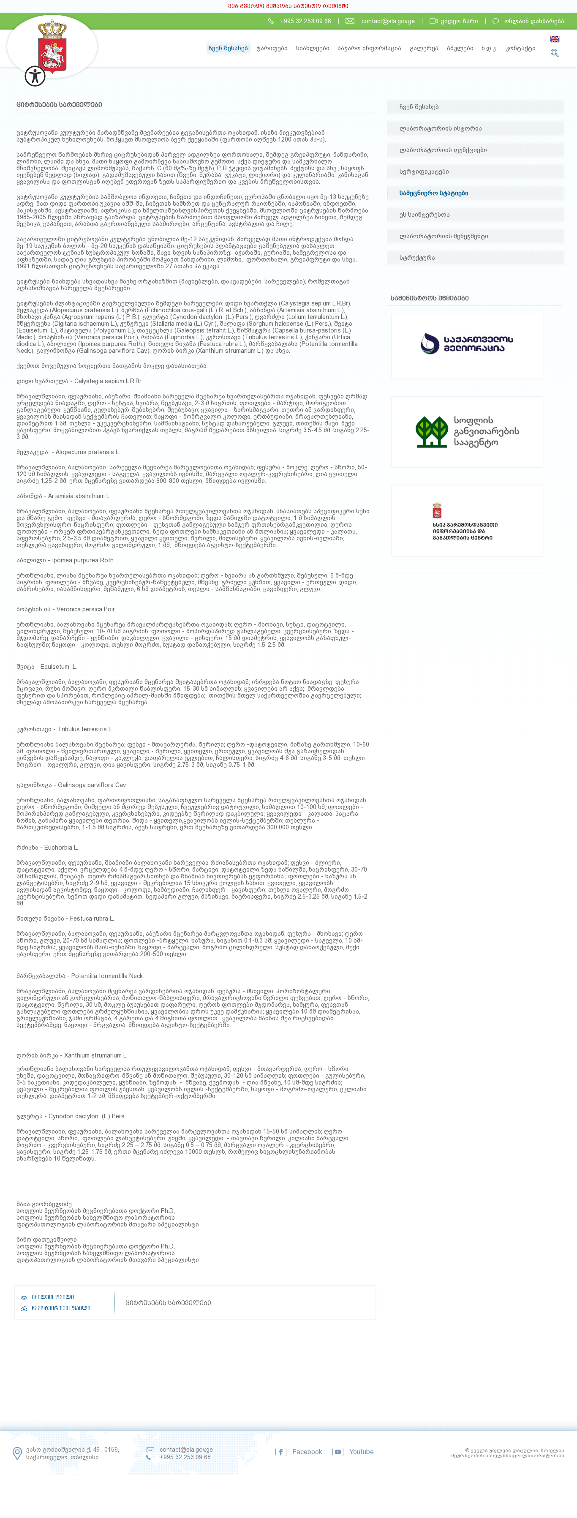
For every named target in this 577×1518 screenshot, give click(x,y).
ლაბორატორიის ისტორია (441, 128)
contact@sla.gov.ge (388, 21)
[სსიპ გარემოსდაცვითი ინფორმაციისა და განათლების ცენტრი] (467, 442)
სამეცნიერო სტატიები (434, 193)
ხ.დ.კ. (489, 48)
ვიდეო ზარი (459, 21)
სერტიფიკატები (424, 171)
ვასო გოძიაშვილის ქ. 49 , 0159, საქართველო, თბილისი (72, 1453)
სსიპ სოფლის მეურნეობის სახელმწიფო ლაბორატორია (52, 46)
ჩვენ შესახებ (419, 107)
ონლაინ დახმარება (534, 21)
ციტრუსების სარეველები (59, 105)
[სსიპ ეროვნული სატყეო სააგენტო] (467, 531)
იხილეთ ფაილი (53, 1297)
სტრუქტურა (417, 258)
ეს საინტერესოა (425, 214)
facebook (307, 1452)
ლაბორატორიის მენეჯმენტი (444, 236)
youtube (361, 1452)
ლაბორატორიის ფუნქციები (443, 150)
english (555, 39)
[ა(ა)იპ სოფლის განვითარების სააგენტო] (467, 353)
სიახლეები (312, 48)
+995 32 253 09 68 (305, 21)
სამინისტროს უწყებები (430, 298)
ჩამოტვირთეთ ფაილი (61, 1308)
